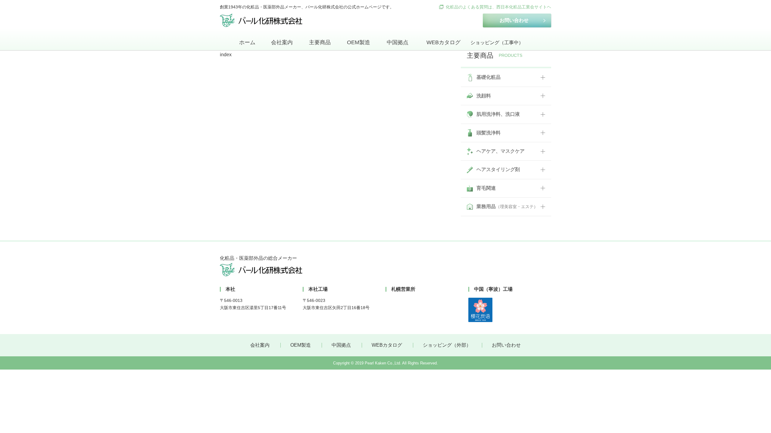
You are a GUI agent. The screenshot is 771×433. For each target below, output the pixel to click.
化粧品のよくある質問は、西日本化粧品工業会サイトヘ (498, 7)
